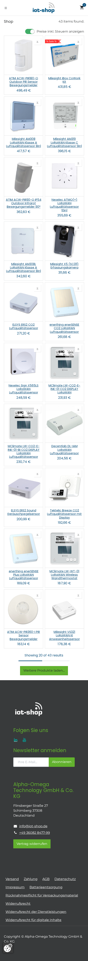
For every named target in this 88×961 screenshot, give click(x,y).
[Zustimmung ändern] (8, 948)
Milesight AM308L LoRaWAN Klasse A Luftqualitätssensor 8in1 (23, 267)
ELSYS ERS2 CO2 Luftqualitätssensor (23, 326)
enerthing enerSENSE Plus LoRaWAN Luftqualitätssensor (23, 575)
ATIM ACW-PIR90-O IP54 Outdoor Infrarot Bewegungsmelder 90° (23, 203)
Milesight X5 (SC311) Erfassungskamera (64, 266)
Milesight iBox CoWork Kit (64, 80)
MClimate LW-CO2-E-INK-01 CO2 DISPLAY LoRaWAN (64, 389)
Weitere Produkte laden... (44, 670)
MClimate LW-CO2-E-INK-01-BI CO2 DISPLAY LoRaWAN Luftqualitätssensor (23, 451)
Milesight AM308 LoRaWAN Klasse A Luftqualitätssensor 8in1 (23, 142)
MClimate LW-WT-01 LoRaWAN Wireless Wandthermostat (64, 575)
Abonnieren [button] (61, 762)
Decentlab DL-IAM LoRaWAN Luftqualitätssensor (64, 449)
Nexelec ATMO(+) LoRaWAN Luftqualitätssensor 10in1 (64, 205)
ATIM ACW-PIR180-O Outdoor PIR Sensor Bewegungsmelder (23, 82)
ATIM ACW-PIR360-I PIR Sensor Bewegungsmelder (23, 635)
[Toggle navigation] (6, 7)
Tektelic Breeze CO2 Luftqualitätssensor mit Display (64, 514)
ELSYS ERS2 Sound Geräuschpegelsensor (23, 512)
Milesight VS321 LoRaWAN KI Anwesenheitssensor (64, 635)
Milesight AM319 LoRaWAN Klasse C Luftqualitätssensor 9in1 (64, 142)
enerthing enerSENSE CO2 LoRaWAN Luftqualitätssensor (64, 328)
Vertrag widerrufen (32, 844)
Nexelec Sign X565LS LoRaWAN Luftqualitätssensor (23, 389)
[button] (37, 41)
